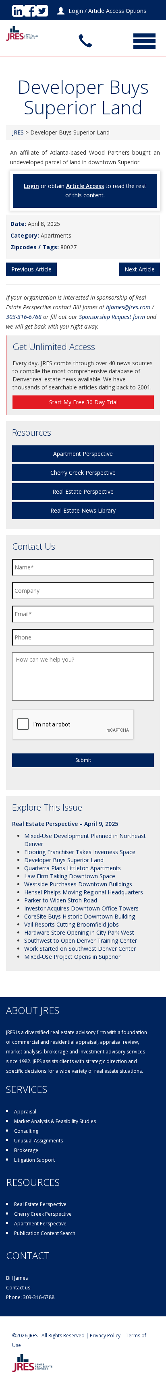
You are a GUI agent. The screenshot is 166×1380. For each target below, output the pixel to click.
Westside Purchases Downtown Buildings (78, 884)
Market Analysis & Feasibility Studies (55, 1121)
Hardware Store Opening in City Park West (79, 932)
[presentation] (73, 725)
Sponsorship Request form (112, 317)
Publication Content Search (44, 1233)
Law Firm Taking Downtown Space (69, 876)
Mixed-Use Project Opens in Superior (72, 956)
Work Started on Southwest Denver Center (80, 948)
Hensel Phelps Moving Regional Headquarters (83, 892)
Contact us (18, 1287)
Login (75, 10)
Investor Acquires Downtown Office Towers (81, 908)
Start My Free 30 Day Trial (83, 402)
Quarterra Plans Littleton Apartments (72, 868)
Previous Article (31, 269)
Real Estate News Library (83, 510)
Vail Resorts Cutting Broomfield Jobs (71, 924)
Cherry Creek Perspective (83, 472)
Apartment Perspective (83, 453)
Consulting (26, 1131)
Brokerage (26, 1150)
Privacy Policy (105, 1335)
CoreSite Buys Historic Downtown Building (79, 916)
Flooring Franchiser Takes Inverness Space (79, 852)
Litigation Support (34, 1160)
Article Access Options (117, 10)
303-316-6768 (24, 317)
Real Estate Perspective (83, 491)
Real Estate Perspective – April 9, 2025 (65, 824)
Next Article (139, 269)
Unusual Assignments (38, 1140)
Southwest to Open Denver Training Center (80, 940)
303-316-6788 (38, 1297)
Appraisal (25, 1111)
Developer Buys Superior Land (64, 860)
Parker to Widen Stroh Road (60, 900)
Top (159, 1373)
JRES (18, 132)
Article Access (85, 186)
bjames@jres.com (128, 307)
